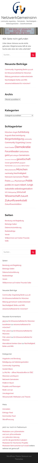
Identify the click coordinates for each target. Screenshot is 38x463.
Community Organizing (15, 142)
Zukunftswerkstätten (13, 204)
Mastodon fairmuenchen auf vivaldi (15, 446)
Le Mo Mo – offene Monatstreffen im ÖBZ (17, 372)
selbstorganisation (24, 188)
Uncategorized (7, 393)
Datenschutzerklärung (13, 228)
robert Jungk (26, 184)
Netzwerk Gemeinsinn (13, 177)
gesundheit (14, 163)
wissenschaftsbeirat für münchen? (17, 83)
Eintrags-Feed (7, 413)
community (28, 139)
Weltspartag (12, 192)
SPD (6, 192)
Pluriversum (20, 181)
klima (23, 166)
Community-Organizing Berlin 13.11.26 (19, 69)
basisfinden (6, 324)
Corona (28, 143)
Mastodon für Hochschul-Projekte (15, 443)
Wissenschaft (12, 196)
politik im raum (12, 185)
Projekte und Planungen (11, 386)
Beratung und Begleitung (14, 221)
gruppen (22, 163)
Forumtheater (12, 151)
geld (7, 155)
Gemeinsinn (24, 155)
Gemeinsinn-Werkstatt (10, 159)
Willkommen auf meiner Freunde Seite (16, 283)
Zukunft (24, 196)
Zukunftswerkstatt (16, 200)
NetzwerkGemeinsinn (19, 17)
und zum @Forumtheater (11, 434)
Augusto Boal (10, 135)
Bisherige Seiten (11, 224)
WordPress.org (8, 419)
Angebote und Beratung (11, 359)
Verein (7, 234)
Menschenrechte (10, 170)
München (8, 132)
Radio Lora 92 (7, 390)
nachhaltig (9, 173)
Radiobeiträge (10, 231)
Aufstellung (23, 132)
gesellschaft (24, 159)
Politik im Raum (8, 383)
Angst (15, 132)
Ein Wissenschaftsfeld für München (18, 73)
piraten (12, 181)
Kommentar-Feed (9, 416)
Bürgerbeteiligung (14, 139)
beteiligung (20, 135)
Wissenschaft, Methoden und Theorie (16, 397)
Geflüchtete (24, 152)
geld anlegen (14, 155)
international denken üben (12, 343)
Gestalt (7, 163)
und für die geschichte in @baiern (14, 440)
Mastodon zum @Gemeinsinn (13, 431)
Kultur (27, 166)
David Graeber (9, 147)
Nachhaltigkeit (20, 173)
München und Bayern (10, 376)
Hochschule (9, 166)
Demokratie (23, 147)
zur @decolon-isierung (10, 437)
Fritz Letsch (6, 331)
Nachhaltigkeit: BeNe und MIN (16, 80)
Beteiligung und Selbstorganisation (15, 362)
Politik (29, 180)
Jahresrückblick (17, 165)
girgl (4, 321)
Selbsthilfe (9, 189)
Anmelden (6, 409)
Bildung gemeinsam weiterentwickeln (19, 76)
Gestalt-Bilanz (7, 369)
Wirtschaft (21, 192)
